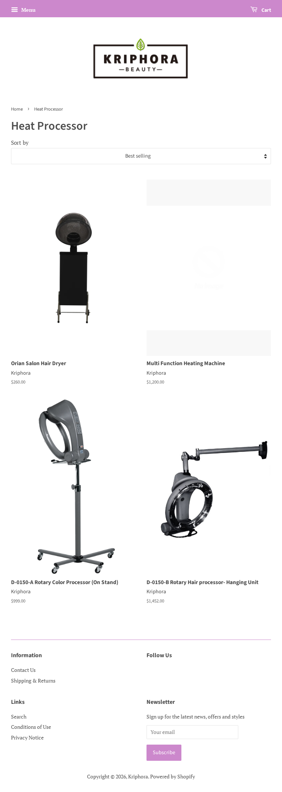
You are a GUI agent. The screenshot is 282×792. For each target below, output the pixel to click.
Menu (28, 9)
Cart (265, 10)
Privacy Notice (27, 737)
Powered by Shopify (172, 776)
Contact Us (23, 669)
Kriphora (138, 776)
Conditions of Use (31, 726)
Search (18, 716)
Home (17, 109)
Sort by (20, 142)
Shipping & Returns (33, 680)
